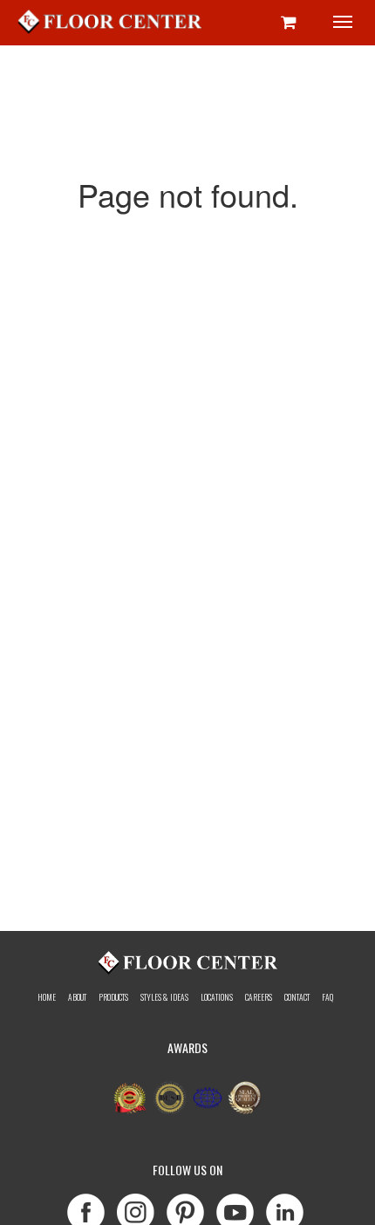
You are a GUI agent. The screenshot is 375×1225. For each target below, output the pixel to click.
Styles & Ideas (164, 997)
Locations (217, 997)
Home (47, 997)
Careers (258, 997)
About (77, 997)
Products (113, 997)
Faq (327, 997)
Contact (297, 997)
